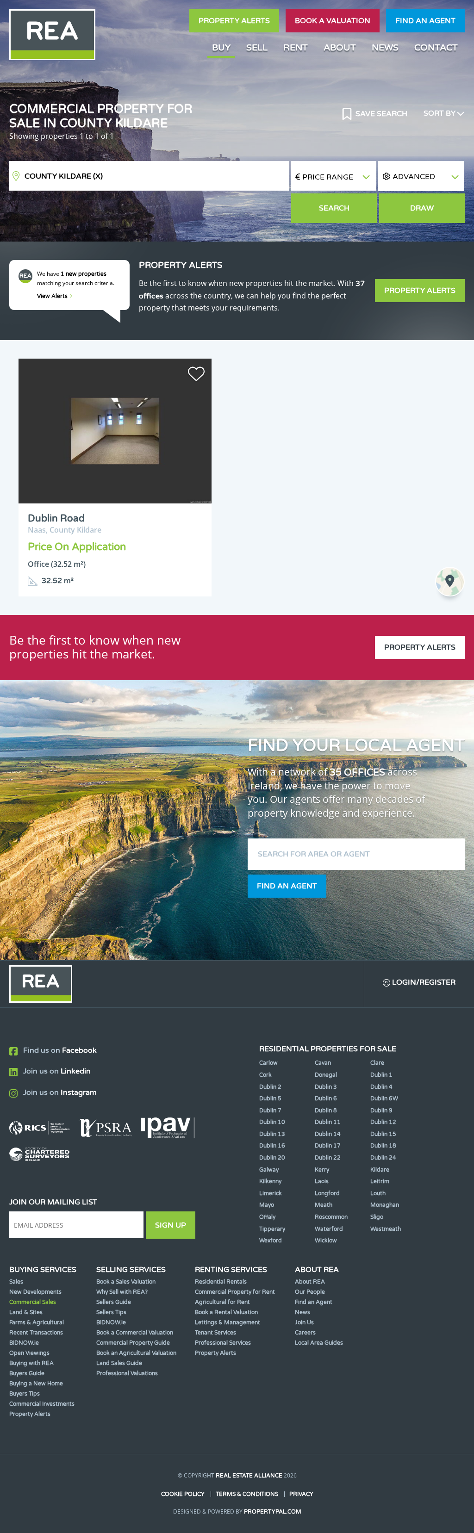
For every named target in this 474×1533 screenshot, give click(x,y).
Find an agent (425, 20)
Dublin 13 (272, 1134)
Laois (322, 1181)
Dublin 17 (328, 1145)
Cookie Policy (183, 1494)
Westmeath (385, 1229)
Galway (269, 1170)
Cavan (323, 1063)
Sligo (376, 1217)
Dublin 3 (326, 1087)
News (385, 47)
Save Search (380, 113)
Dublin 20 (272, 1157)
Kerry (322, 1170)
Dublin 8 (326, 1110)
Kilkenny (270, 1181)
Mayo (266, 1205)
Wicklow (326, 1240)
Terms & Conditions (247, 1494)
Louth (378, 1193)
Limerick (270, 1193)
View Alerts (53, 296)
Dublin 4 (381, 1087)
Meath (323, 1205)
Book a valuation (332, 20)
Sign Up (170, 1225)
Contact (436, 47)
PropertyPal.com (272, 1511)
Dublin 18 (383, 1145)
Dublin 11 (328, 1122)
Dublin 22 (328, 1157)
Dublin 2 (270, 1087)
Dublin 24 (383, 1157)
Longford (327, 1193)
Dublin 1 (381, 1075)
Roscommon (331, 1217)
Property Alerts (234, 20)
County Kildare (64, 176)
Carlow (268, 1063)
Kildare (379, 1170)
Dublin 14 (328, 1134)
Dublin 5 (270, 1098)
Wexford (270, 1240)
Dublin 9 (381, 1110)
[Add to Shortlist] (196, 376)
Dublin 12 (383, 1122)
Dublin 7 (270, 1110)
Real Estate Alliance (249, 1475)
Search (334, 208)
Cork (265, 1075)
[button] (421, 176)
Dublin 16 (272, 1145)
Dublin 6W (384, 1098)
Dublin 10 (272, 1122)
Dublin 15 (383, 1134)
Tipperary (272, 1229)
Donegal (326, 1075)
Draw (422, 208)
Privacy (301, 1494)
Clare (377, 1063)
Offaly (267, 1217)
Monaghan (384, 1205)
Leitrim (379, 1181)
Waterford (329, 1229)
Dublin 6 (326, 1098)
